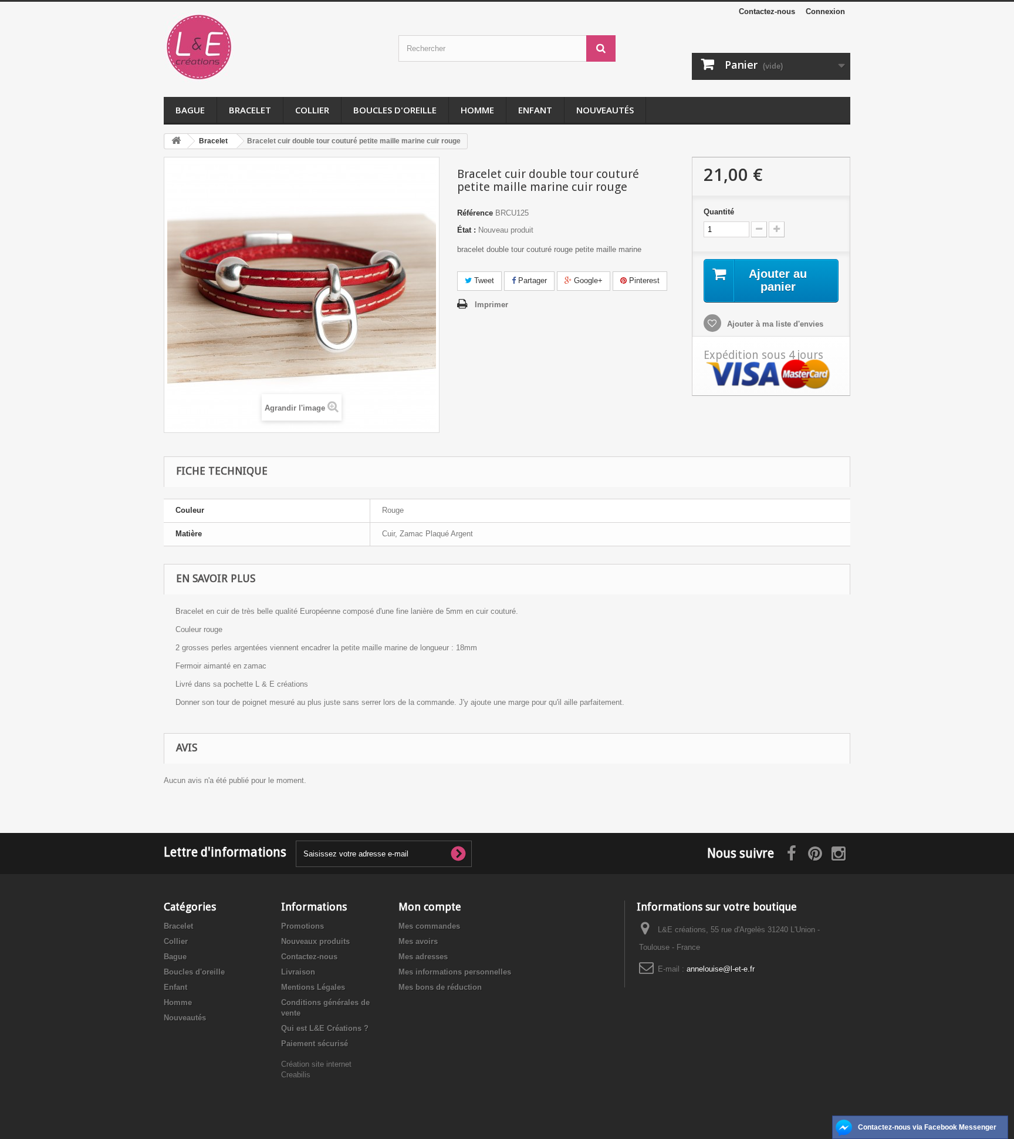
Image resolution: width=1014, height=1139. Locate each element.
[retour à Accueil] (176, 141)
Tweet (483, 280)
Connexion (825, 11)
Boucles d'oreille (395, 110)
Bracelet (250, 110)
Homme (477, 110)
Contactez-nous (767, 11)
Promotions (302, 926)
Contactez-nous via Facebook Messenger (927, 1127)
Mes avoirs (418, 941)
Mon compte (429, 907)
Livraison (298, 971)
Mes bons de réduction (440, 987)
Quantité (719, 211)
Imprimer (491, 304)
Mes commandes (429, 926)
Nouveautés (605, 110)
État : (466, 230)
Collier (312, 110)
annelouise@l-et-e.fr (721, 969)
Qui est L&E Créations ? (325, 1028)
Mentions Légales (313, 987)
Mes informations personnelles (454, 971)
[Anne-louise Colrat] (272, 47)
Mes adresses (423, 956)
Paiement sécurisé (314, 1043)
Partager (531, 280)
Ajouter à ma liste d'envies (774, 324)
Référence (475, 213)
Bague (190, 110)
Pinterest (643, 280)
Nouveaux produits (315, 941)
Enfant (535, 110)
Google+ (587, 280)
